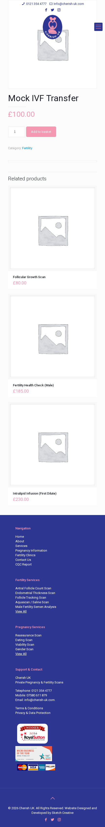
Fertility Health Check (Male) (33, 385)
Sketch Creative (63, 813)
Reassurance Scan (28, 635)
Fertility (27, 148)
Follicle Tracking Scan (30, 597)
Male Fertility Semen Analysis (35, 607)
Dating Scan (23, 640)
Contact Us (23, 560)
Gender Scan (24, 649)
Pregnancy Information (31, 550)
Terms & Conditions (29, 708)
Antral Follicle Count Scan (33, 588)
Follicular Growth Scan (29, 277)
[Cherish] (52, 27)
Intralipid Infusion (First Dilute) (34, 493)
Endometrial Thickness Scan (35, 593)
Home (19, 536)
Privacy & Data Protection (33, 713)
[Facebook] (46, 10)
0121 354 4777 (36, 4)
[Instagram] (59, 10)
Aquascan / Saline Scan (32, 602)
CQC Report (23, 564)
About (19, 541)
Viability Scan (24, 644)
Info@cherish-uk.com (69, 4)
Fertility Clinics (25, 555)
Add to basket (41, 132)
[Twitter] (52, 10)
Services (21, 546)
